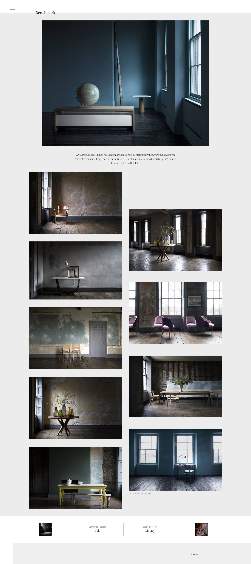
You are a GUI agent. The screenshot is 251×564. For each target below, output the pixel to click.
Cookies (194, 554)
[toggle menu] (16, 8)
